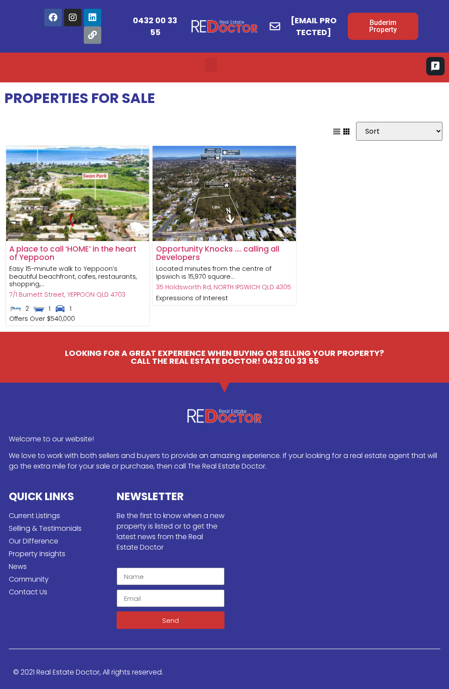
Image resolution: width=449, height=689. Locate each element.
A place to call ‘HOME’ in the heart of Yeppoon (72, 253)
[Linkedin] (92, 17)
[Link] (92, 35)
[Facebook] (53, 17)
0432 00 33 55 (290, 360)
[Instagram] (73, 17)
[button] (211, 65)
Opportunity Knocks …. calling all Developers (217, 253)
